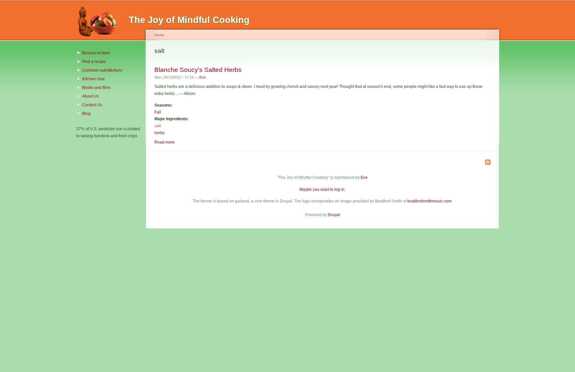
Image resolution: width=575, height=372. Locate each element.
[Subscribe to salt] (487, 162)
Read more (164, 142)
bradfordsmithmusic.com (429, 201)
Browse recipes (96, 53)
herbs (159, 133)
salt (157, 126)
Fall (157, 112)
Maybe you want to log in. (322, 189)
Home (159, 35)
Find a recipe (94, 61)
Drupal (334, 214)
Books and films (96, 87)
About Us (90, 96)
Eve (202, 77)
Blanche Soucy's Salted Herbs (198, 69)
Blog (86, 113)
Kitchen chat (93, 79)
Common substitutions (102, 70)
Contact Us (92, 105)
